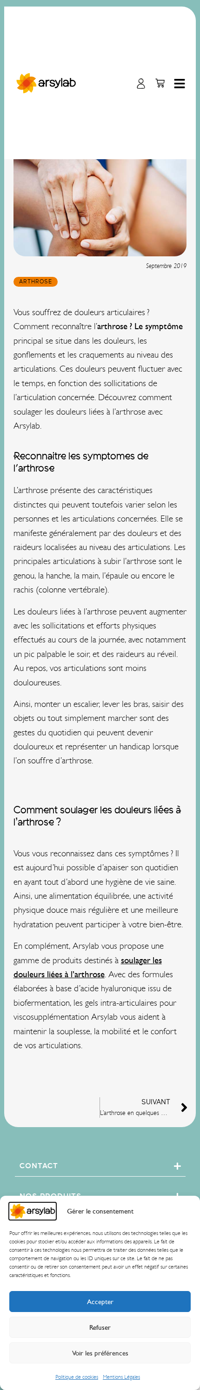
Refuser (100, 1327)
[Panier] (160, 83)
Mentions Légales (121, 1377)
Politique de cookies (76, 1377)
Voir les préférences (100, 1353)
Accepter (100, 1302)
